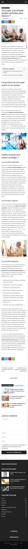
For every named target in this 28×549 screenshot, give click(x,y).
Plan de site (16, 543)
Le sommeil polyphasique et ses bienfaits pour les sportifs (18, 405)
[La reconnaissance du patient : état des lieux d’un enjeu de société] (5, 488)
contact (21, 543)
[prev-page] (2, 411)
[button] (2, 2)
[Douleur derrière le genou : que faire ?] (5, 474)
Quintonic (8, 126)
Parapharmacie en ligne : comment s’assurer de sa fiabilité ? (17, 391)
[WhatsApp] (13, 21)
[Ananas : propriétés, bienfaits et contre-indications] (5, 481)
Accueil (2, 5)
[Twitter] (6, 21)
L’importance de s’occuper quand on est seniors (12, 72)
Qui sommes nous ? (8, 543)
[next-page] (5, 411)
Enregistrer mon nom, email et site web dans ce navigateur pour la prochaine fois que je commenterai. (13, 446)
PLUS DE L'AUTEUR (18, 385)
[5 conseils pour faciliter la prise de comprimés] (5, 398)
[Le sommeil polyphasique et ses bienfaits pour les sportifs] (5, 405)
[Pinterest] (9, 21)
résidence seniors (17, 229)
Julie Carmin (5, 18)
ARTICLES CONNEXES (7, 385)
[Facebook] (2, 21)
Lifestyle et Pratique (10, 5)
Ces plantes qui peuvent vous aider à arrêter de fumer (7, 369)
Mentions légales (14, 544)
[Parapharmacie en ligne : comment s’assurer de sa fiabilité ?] (5, 391)
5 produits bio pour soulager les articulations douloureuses (20, 369)
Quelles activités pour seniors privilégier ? (13, 75)
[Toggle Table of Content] (23, 69)
